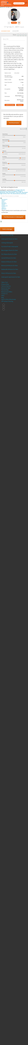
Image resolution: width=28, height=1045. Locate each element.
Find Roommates (14, 123)
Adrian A (4, 208)
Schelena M (4, 206)
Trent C (3, 207)
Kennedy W (4, 199)
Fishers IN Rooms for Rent (8, 273)
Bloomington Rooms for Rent (9, 250)
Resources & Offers (6, 292)
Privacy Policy (5, 284)
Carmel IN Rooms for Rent (8, 258)
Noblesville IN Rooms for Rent (9, 269)
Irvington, (20, 191)
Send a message (7, 229)
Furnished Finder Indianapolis (9, 246)
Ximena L (4, 202)
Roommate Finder (6, 31)
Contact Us (4, 293)
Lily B (3, 201)
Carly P (3, 204)
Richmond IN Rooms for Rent (9, 265)
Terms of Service (6, 286)
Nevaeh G (4, 203)
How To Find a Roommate (8, 299)
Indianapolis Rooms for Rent (9, 239)
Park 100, (9, 193)
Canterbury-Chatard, (6, 191)
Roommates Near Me (7, 235)
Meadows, (3, 192)
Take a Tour (4, 282)
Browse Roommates (19, 3)
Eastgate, (14, 191)
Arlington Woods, (20, 190)
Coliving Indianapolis (7, 243)
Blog (2, 297)
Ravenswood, (16, 193)
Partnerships (5, 290)
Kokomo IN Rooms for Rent (9, 262)
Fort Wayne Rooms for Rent (9, 254)
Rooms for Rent (5, 288)
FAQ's (2, 295)
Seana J (3, 200)
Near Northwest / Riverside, (14, 192)
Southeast (23, 193)
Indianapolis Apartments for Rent (10, 277)
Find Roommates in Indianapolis (13, 217)
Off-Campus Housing (7, 301)
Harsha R (4, 209)
